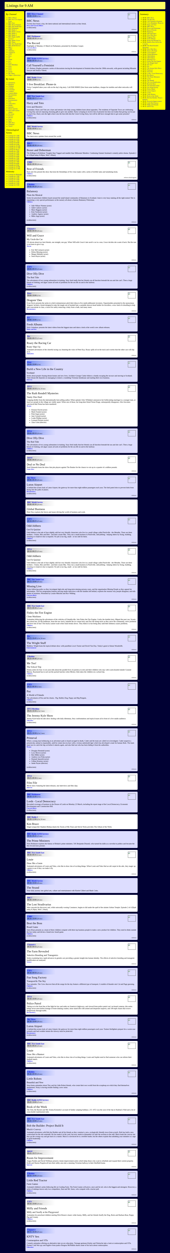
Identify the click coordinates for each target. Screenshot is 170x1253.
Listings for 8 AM (13, 142)
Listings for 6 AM (13, 139)
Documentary (31, 309)
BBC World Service (35, 127)
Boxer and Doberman (153, 28)
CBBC (30, 162)
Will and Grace (151, 33)
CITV (29, 267)
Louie (149, 79)
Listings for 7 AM (13, 141)
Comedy (11, 88)
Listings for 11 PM (14, 169)
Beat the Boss (151, 84)
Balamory (150, 32)
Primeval (150, 70)
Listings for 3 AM (13, 180)
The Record (150, 19)
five (28, 336)
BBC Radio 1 (12, 30)
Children (29, 116)
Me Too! (149, 65)
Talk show (30, 720)
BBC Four (11, 23)
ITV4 (29, 431)
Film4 (10, 59)
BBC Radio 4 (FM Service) (37, 59)
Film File (150, 72)
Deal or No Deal (152, 51)
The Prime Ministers (153, 77)
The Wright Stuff (152, 63)
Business (11, 84)
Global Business (152, 54)
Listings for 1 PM (13, 151)
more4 (29, 458)
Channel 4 (31, 229)
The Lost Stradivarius (154, 82)
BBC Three (11, 42)
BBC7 (29, 143)
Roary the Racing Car (154, 40)
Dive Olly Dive (152, 35)
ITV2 (29, 731)
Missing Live (151, 59)
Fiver (29, 362)
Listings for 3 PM (13, 155)
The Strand (150, 80)
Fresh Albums (151, 39)
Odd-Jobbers (151, 56)
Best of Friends (151, 30)
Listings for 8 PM (13, 163)
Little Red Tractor (152, 103)
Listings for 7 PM (13, 162)
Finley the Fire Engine (154, 61)
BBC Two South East (35, 96)
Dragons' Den (151, 37)
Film (9, 102)
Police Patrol (151, 89)
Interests (29, 380)
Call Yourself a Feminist (154, 21)
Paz (148, 66)
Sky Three (31, 478)
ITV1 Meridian (33, 709)
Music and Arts (31, 329)
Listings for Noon (13, 149)
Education (30, 1247)
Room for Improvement (154, 101)
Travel (10, 126)
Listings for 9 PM (13, 165)
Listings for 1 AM (13, 136)
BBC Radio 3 (12, 35)
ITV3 (29, 386)
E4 (28, 318)
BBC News (150, 18)
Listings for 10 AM (14, 146)
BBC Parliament (33, 36)
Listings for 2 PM (13, 153)
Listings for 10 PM (14, 167)
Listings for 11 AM (14, 148)
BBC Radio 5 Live (34, 77)
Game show (30, 469)
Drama (29, 406)
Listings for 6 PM (13, 160)
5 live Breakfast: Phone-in (155, 23)
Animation (30, 353)
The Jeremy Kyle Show (154, 68)
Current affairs (32, 48)
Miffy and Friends (152, 105)
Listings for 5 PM (13, 158)
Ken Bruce (150, 75)
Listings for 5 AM (13, 183)
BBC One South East (35, 579)
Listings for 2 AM (13, 178)
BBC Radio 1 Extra (14, 32)
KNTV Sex (150, 106)
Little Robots (151, 94)
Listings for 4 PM (13, 156)
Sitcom (29, 246)
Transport (11, 124)
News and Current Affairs (35, 25)
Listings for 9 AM (13, 144)
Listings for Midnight (15, 174)
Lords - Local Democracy (155, 73)
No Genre (11, 114)
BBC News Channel (35, 14)
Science (29, 962)
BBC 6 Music (12, 18)
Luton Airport (151, 52)
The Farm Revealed (153, 85)
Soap (9, 119)
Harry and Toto (151, 25)
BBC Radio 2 (32, 817)
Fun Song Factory (152, 87)
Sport (10, 121)
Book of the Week (152, 96)
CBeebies (31, 184)
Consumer (11, 90)
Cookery (11, 91)
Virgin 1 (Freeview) (14, 75)
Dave (29, 293)
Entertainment (31, 648)
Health (10, 105)
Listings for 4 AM (13, 137)
